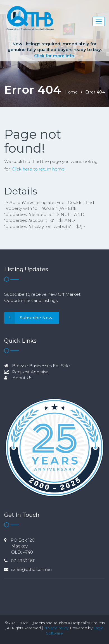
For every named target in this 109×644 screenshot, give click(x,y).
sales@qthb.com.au (31, 569)
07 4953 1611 (23, 560)
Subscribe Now (36, 317)
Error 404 (95, 92)
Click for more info (54, 55)
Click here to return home (38, 169)
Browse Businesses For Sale (40, 365)
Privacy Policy (56, 628)
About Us (21, 377)
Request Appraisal (30, 371)
